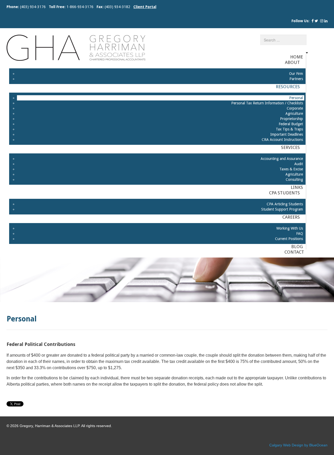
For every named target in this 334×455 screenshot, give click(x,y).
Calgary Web (280, 445)
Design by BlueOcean (309, 445)
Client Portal (144, 7)
